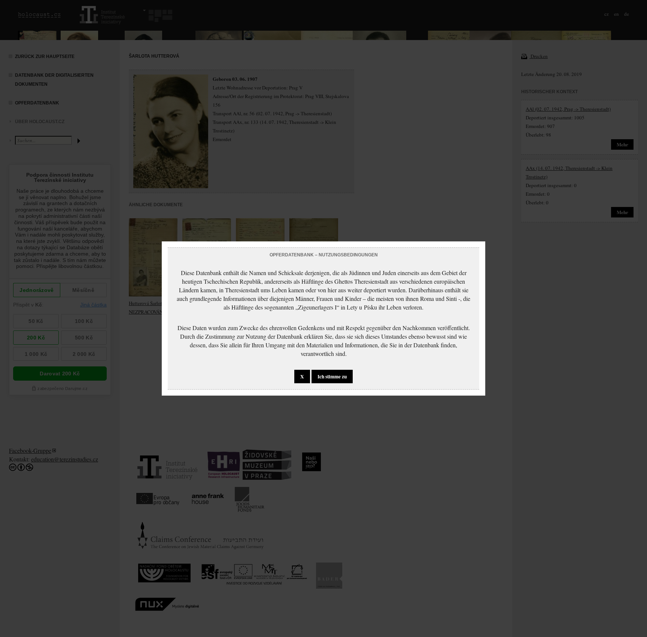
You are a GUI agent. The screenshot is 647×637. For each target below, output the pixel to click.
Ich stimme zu (332, 376)
